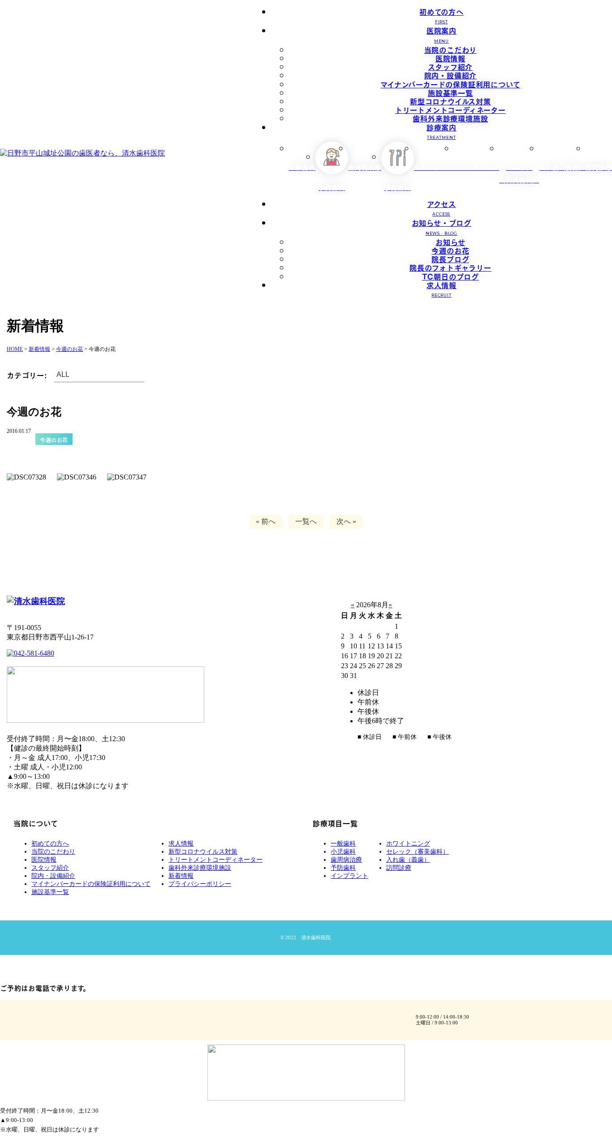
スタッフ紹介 (450, 66)
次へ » (346, 521)
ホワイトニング (408, 843)
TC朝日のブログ (450, 276)
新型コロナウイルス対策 (450, 100)
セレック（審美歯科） (417, 851)
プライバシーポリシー (199, 884)
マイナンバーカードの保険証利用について (450, 83)
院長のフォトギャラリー (450, 267)
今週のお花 (450, 250)
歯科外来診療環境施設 (450, 117)
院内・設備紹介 (450, 74)
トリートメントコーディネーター (450, 109)
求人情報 (442, 288)
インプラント (349, 875)
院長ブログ (450, 258)
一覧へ (306, 521)
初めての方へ (441, 15)
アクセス (441, 207)
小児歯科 (343, 851)
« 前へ (266, 521)
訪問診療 (398, 867)
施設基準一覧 (450, 92)
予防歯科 (343, 867)
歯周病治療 (346, 859)
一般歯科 (343, 843)
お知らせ (450, 241)
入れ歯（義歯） (408, 859)
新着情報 (181, 875)
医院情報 (450, 57)
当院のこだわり (450, 49)
